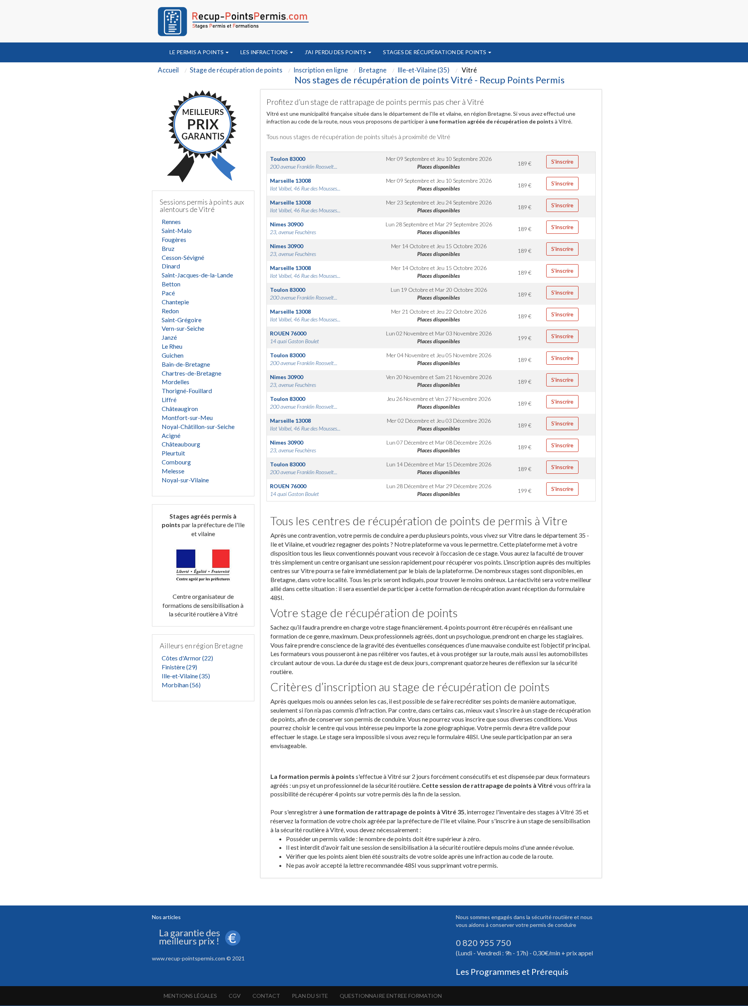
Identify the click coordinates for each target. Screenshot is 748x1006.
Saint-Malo (177, 230)
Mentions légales (190, 995)
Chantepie (175, 301)
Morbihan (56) (181, 684)
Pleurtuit (173, 453)
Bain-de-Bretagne (186, 364)
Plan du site (310, 995)
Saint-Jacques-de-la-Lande (197, 275)
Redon (170, 310)
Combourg (176, 462)
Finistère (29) (179, 667)
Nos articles (166, 917)
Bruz (168, 248)
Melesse (173, 471)
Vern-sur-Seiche (183, 328)
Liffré (169, 399)
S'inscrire (562, 161)
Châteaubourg (181, 444)
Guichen (172, 355)
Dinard (171, 266)
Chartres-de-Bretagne (191, 373)
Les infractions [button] (264, 52)
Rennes (171, 221)
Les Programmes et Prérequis (512, 971)
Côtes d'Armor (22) (187, 658)
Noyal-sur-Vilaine (185, 480)
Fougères (174, 239)
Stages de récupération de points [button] (435, 52)
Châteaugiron (180, 408)
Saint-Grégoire (181, 319)
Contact (266, 995)
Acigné (171, 435)
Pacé (168, 293)
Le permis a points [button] (197, 52)
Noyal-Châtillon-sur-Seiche (198, 426)
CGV (235, 995)
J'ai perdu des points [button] (336, 52)
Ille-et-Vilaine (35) (186, 675)
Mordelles (175, 381)
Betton (171, 284)
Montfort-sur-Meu (187, 417)
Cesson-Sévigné (183, 257)
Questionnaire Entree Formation (391, 995)
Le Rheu (172, 346)
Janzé (169, 337)
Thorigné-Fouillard (187, 390)
